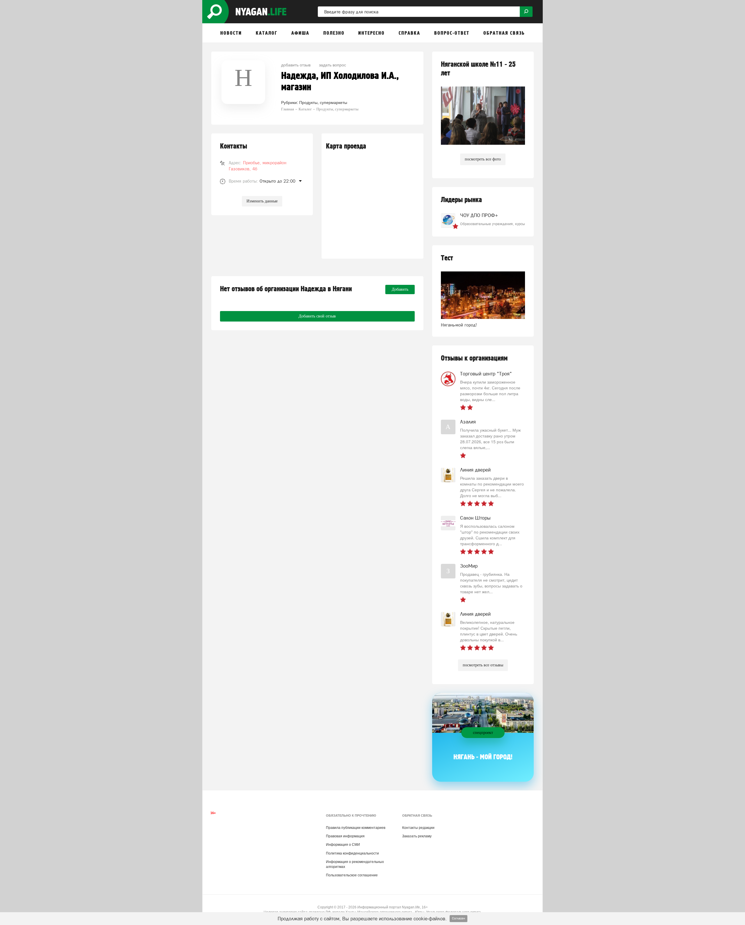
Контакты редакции (418, 828)
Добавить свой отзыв (317, 316)
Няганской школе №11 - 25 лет (478, 68)
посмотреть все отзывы (483, 665)
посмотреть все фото (483, 159)
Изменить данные (262, 201)
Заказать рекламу (417, 836)
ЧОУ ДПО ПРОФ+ (479, 215)
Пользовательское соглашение (352, 875)
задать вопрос (332, 65)
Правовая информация (345, 836)
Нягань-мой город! (459, 324)
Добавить (400, 289)
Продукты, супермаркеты (323, 102)
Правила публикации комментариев (355, 828)
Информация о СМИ (343, 845)
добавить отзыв (296, 65)
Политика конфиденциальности (352, 853)
